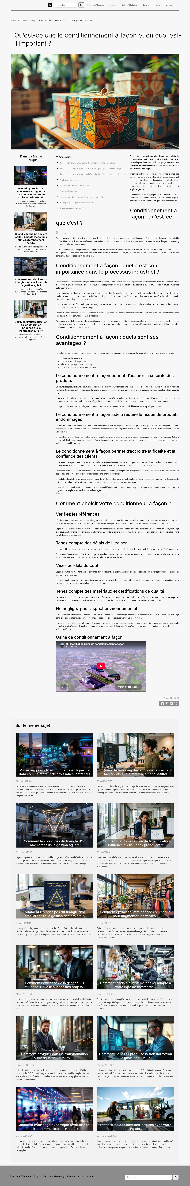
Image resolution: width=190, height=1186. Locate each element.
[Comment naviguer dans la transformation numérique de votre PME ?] (54, 1038)
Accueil (14, 20)
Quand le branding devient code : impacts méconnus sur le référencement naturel (31, 238)
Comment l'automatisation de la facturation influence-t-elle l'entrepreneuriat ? (31, 326)
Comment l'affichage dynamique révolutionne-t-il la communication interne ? (54, 1127)
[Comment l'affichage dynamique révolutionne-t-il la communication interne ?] (54, 1109)
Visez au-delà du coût (68, 191)
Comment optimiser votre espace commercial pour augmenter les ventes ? (135, 914)
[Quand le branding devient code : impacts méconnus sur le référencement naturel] (30, 221)
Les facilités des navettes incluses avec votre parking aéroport (135, 1127)
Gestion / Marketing (129, 5)
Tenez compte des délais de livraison (74, 185)
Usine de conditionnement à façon (74, 208)
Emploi (112, 5)
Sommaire (65, 157)
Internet (146, 5)
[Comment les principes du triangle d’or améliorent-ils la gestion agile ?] (30, 266)
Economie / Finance (96, 5)
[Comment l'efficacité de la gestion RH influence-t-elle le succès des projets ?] (54, 967)
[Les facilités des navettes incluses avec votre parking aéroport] (135, 1109)
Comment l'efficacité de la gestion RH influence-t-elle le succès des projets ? (54, 985)
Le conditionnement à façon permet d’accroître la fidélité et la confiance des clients (93, 174)
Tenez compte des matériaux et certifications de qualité (82, 197)
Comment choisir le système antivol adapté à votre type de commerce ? (135, 985)
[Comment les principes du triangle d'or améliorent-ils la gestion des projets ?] (54, 896)
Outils (158, 5)
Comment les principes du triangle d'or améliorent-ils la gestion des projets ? (54, 914)
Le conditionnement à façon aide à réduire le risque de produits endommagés (90, 168)
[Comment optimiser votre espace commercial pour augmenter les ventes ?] (135, 896)
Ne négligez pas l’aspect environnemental (76, 202)
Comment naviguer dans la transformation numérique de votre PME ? (54, 1056)
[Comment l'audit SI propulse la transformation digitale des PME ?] (135, 1038)
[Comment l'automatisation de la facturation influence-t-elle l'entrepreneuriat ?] (30, 309)
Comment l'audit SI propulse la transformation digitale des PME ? (135, 1056)
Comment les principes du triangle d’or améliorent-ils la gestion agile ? (31, 282)
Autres (169, 5)
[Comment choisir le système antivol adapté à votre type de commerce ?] (135, 967)
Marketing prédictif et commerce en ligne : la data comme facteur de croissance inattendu (31, 193)
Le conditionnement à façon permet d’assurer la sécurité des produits (87, 162)
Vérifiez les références (68, 180)
